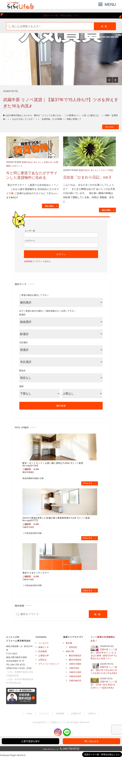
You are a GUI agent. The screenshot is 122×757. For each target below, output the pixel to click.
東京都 (69, 643)
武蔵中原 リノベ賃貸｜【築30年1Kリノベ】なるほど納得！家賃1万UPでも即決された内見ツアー (104, 654)
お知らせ (48, 162)
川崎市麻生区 (75, 680)
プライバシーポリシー (48, 664)
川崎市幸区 (74, 668)
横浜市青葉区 (75, 659)
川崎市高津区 (75, 676)
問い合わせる (91, 741)
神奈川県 (70, 651)
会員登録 (28, 261)
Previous (109, 80)
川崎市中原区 (75, 672)
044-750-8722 (71, 748)
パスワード (30, 240)
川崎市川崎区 (75, 664)
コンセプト (43, 643)
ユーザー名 (30, 230)
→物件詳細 (89, 483)
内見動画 (42, 651)
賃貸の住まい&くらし (32, 162)
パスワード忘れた (42, 261)
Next (115, 80)
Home (29, 713)
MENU (110, 4)
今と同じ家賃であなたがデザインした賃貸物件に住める (32, 175)
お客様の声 (43, 655)
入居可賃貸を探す (30, 741)
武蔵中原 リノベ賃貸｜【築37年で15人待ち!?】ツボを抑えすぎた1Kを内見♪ (60, 102)
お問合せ (42, 659)
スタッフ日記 (107, 170)
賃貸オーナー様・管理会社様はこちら (61, 15)
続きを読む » (110, 127)
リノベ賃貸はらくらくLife (57, 722)
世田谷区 (73, 647)
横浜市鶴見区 (75, 655)
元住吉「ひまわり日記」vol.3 (87, 177)
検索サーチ (43, 647)
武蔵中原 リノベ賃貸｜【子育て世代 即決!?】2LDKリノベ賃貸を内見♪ (104, 684)
